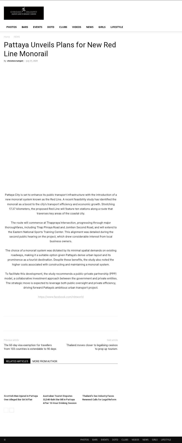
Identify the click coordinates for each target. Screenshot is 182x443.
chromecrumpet (15, 60)
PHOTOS (11, 27)
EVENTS (37, 27)
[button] (174, 27)
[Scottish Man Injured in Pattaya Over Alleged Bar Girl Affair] (21, 381)
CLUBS (63, 27)
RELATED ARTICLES (17, 361)
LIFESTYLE (117, 27)
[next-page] (12, 410)
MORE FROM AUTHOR (45, 361)
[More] (115, 323)
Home (7, 36)
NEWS (89, 27)
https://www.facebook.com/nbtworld (61, 297)
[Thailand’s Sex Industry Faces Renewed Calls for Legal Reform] (100, 381)
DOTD (50, 27)
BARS (25, 27)
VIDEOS (76, 27)
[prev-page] (6, 410)
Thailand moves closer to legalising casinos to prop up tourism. (92, 347)
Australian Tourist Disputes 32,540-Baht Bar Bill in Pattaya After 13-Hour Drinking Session (59, 399)
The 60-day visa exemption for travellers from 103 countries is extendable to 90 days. (30, 347)
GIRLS (102, 27)
